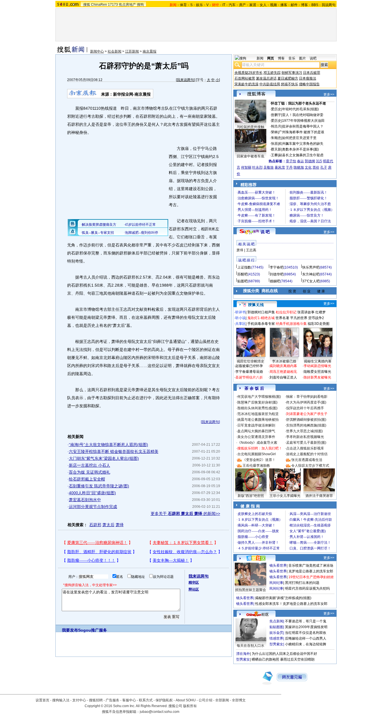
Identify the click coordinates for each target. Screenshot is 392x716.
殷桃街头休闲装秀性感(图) (257, 408)
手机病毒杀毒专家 (261, 324)
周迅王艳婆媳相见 (283, 372)
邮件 (294, 5)
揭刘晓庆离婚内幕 (283, 366)
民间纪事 (276, 583)
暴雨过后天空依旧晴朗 (297, 659)
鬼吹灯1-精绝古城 (261, 318)
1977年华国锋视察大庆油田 (303, 121)
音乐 (291, 58)
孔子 (323, 167)
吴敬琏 (268, 167)
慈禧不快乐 (289, 84)
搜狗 (140, 5)
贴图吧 (242, 281)
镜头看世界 (278, 565)
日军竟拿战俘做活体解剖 (256, 425)
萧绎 (120, 524)
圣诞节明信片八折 (249, 377)
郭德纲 (310, 161)
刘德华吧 (277, 274)
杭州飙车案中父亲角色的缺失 (301, 144)
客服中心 (129, 700)
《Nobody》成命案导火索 (257, 443)
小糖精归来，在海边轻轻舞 (305, 644)
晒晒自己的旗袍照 (265, 659)
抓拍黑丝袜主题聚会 (250, 590)
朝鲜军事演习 (292, 73)
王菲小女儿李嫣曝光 (284, 496)
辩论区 (194, 589)
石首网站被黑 (244, 78)
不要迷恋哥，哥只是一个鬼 (305, 621)
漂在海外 (243, 654)
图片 (302, 58)
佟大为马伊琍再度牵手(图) (306, 402)
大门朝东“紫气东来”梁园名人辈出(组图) (104, 458)
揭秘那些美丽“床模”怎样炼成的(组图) (283, 598)
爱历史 (276, 109)
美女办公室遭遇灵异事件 (256, 437)
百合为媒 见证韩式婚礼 (89, 472)
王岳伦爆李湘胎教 (256, 466)
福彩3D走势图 (318, 324)
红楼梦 (320, 312)
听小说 (240, 318)
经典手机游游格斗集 (291, 324)
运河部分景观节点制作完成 (93, 506)
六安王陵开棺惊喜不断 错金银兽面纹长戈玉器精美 (113, 451)
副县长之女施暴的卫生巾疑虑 (301, 155)
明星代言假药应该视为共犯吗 (307, 588)
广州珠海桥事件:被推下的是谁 (301, 132)
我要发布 (70, 630)
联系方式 (146, 700)
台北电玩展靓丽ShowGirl (256, 454)
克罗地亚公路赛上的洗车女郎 (310, 571)
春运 (300, 161)
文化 (308, 167)
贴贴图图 (276, 627)
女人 (263, 5)
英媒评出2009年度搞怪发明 (306, 627)
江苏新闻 (132, 51)
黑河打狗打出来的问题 (302, 583)
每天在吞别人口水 (250, 646)
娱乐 (199, 5)
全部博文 (239, 700)
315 (319, 161)
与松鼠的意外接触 (250, 127)
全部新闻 (222, 700)
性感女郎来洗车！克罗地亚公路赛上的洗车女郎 (291, 604)
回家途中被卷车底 (250, 156)
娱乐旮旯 (276, 633)
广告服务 (112, 700)
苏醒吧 (242, 274)
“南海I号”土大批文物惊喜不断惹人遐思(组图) (108, 444)
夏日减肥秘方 (287, 78)
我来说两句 (185, 80)
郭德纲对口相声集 (261, 312)
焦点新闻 (276, 621)
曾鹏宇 (276, 115)
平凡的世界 (298, 318)
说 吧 (265, 231)
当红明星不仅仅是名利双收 (305, 633)
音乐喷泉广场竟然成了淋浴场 (310, 565)
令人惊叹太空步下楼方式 (310, 466)
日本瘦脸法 (307, 78)
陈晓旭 (299, 167)
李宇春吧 (277, 267)
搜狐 (86, 5)
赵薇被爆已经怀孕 (249, 366)
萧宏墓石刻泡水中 (85, 499)
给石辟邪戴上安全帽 (87, 479)
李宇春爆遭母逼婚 (249, 372)
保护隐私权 (164, 700)
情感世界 (276, 638)
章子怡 (291, 161)
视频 (273, 5)
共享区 (240, 324)
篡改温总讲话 (266, 78)
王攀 (274, 155)
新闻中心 (97, 51)
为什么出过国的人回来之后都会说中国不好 (284, 654)
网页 (270, 58)
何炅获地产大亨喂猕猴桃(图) (259, 397)
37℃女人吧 (311, 281)
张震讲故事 (306, 312)
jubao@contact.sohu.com (159, 712)
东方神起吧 (310, 274)
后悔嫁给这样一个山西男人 (305, 638)
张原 (274, 144)
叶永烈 (257, 167)
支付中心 (79, 700)
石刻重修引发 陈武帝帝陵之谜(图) (99, 486)
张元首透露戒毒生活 (306, 460)
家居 (252, 5)
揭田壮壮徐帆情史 (250, 361)
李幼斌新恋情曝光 (317, 366)
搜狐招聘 (96, 700)
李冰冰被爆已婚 (284, 361)
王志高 (251, 250)
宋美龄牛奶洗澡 (246, 84)
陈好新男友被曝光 (317, 377)
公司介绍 (205, 700)
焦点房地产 (127, 5)
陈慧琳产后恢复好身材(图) (257, 402)
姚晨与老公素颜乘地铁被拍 (258, 420)
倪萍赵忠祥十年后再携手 (305, 408)
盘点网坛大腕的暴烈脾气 (256, 431)
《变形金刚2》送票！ (258, 460)
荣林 (274, 132)
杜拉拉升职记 (286, 312)
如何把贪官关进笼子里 (299, 138)
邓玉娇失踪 (272, 73)
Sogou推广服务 (92, 630)
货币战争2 (316, 318)
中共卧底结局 (269, 84)
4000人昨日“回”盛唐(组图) (92, 493)
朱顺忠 (276, 138)
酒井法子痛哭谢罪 (319, 496)
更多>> (328, 94)
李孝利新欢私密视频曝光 (305, 437)
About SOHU (186, 700)
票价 (316, 167)
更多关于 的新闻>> (185, 513)
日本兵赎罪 (311, 73)
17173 (113, 5)
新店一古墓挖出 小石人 (89, 465)
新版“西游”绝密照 (251, 496)
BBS (314, 5)
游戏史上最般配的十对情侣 (306, 454)
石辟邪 (95, 524)
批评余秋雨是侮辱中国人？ (302, 126)
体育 (183, 5)
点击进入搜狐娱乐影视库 (305, 448)
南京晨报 (149, 51)
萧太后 (108, 524)
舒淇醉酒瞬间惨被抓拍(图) (306, 420)
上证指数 (244, 267)
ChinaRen (99, 5)
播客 (283, 5)
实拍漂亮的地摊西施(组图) (306, 425)
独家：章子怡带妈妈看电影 (306, 397)
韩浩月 (276, 126)
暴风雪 (280, 167)
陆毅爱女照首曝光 (317, 372)
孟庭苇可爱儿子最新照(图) (306, 443)
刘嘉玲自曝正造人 (283, 377)
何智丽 (246, 167)
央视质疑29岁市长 (248, 73)
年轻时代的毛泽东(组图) (300, 109)
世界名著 (282, 318)
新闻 (260, 58)
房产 (242, 5)
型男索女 (276, 644)
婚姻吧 (275, 281)
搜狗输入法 (60, 700)
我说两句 (328, 5)
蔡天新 (276, 149)
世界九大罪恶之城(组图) (304, 431)
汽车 (232, 5)
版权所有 (190, 706)
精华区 (194, 582)
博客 (304, 5)
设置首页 (42, 700)
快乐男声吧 (310, 267)
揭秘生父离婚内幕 (317, 361)
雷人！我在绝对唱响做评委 (302, 115)
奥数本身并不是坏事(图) (300, 149)
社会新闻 (114, 51)
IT (223, 5)
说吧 (313, 58)
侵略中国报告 (309, 84)
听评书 (240, 312)
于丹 (289, 167)
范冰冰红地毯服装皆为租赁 (258, 414)
